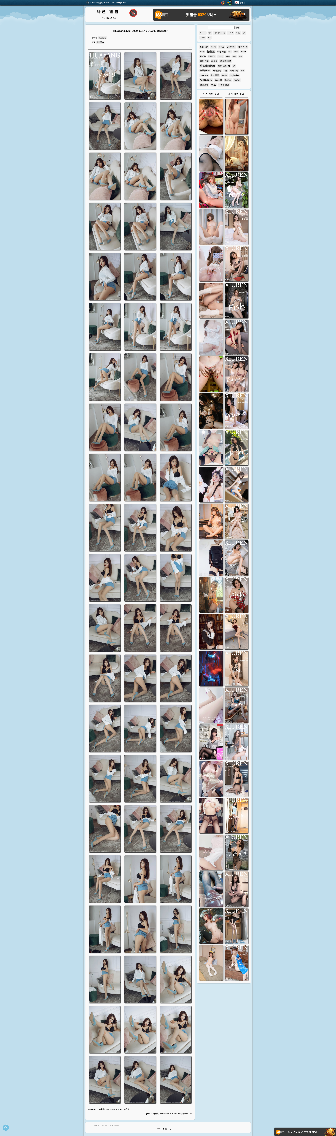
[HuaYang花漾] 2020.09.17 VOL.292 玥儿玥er (109, 3)
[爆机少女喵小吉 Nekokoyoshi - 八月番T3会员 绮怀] (211, 485)
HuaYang (102, 38)
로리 (234, 56)
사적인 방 (217, 70)
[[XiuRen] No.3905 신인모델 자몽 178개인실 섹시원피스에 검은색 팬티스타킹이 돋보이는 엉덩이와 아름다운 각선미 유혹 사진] (236, 816)
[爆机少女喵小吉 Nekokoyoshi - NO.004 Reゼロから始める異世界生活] (211, 301)
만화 (244, 33)
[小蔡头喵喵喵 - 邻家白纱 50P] (211, 338)
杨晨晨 (214, 61)
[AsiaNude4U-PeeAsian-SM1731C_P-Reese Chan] (211, 374)
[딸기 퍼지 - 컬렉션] (236, 117)
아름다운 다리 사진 (219, 33)
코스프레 (204, 85)
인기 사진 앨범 (211, 94)
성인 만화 (204, 61)
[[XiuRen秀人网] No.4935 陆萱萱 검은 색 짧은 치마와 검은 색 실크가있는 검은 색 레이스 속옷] (236, 264)
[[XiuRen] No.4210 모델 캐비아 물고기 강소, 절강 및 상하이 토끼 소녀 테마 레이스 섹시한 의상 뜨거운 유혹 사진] (236, 669)
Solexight (218, 80)
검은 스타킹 (223, 66)
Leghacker (234, 75)
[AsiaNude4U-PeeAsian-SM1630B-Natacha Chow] (211, 117)
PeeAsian (203, 33)
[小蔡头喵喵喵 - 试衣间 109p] (211, 889)
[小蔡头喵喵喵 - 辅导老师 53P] (211, 853)
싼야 (234, 66)
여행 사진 (221, 51)
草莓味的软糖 (207, 65)
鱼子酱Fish (205, 70)
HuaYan (224, 75)
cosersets (204, 75)
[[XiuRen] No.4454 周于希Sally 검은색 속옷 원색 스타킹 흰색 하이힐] (236, 522)
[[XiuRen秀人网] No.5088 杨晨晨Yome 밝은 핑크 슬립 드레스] (236, 190)
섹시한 (238, 33)
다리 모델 (234, 71)
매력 (209, 33)
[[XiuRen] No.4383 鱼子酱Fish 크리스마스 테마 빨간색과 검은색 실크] (236, 595)
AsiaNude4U (206, 80)
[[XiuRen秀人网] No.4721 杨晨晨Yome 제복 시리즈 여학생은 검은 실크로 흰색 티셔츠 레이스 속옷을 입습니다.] (236, 411)
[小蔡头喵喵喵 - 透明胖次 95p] (211, 264)
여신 (226, 71)
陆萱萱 (211, 51)
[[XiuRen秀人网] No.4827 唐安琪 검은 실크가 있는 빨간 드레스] (236, 338)
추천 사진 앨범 (236, 94)
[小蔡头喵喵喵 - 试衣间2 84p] (211, 779)
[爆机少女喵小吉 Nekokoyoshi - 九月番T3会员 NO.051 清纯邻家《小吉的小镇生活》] (211, 522)
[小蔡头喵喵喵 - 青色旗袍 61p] (211, 448)
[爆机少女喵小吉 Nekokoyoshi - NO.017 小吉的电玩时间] (211, 190)
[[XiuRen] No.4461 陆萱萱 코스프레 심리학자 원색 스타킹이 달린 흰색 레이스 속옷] (236, 485)
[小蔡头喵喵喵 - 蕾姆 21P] (211, 706)
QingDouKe (231, 47)
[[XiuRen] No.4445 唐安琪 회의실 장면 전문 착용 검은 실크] (236, 558)
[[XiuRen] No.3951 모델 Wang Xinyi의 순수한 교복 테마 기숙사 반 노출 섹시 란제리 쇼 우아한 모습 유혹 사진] (236, 742)
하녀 (230, 52)
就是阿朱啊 (225, 61)
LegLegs (202, 37)
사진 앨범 (108, 11)
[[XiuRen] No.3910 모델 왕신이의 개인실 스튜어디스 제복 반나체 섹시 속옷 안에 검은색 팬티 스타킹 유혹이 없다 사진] (236, 779)
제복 (228, 56)
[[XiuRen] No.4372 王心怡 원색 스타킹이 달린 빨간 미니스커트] (236, 632)
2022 (209, 37)
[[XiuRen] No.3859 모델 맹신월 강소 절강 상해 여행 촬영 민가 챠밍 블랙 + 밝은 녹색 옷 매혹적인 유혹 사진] (236, 926)
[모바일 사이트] (229, 2)
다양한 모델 (224, 85)
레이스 (221, 47)
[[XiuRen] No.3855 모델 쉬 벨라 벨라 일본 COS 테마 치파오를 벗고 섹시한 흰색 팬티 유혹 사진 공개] (236, 963)
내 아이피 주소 (104, 1125)
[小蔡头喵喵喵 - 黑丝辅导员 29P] (211, 154)
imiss (236, 52)
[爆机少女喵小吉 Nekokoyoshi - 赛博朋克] (211, 669)
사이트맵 (96, 1125)
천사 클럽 (215, 75)
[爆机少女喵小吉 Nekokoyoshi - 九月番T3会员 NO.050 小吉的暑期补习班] (211, 963)
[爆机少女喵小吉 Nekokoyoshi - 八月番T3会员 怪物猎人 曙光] (211, 926)
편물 (242, 70)
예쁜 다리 (243, 47)
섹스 (213, 84)
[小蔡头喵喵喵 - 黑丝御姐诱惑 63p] (211, 558)
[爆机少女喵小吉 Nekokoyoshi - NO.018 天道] (236, 154)
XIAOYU (211, 56)
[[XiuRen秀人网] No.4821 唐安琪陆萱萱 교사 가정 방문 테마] (236, 374)
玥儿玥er (100, 42)
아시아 (213, 47)
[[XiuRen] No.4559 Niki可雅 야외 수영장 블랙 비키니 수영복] (236, 448)
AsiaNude (230, 33)
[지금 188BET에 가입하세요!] (201, 20)
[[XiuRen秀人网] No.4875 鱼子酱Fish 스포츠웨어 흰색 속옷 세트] (236, 301)
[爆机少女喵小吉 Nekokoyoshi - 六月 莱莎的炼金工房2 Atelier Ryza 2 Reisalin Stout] (211, 595)
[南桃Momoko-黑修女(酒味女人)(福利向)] (211, 632)
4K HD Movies (114, 1125)
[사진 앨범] (87, 2)
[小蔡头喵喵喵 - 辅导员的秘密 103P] (211, 816)
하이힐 (202, 52)
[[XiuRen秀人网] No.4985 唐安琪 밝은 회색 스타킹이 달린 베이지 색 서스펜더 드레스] (236, 227)
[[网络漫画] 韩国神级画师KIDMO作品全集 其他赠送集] (211, 742)
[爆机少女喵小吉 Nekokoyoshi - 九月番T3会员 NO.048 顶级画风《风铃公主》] (211, 411)
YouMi (243, 52)
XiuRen (204, 46)
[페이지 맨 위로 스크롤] (6, 1127)
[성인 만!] (223, 3)
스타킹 (220, 56)
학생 (240, 56)
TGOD (203, 56)
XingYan (237, 80)
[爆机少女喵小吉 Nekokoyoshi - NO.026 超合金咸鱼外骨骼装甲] (211, 227)
